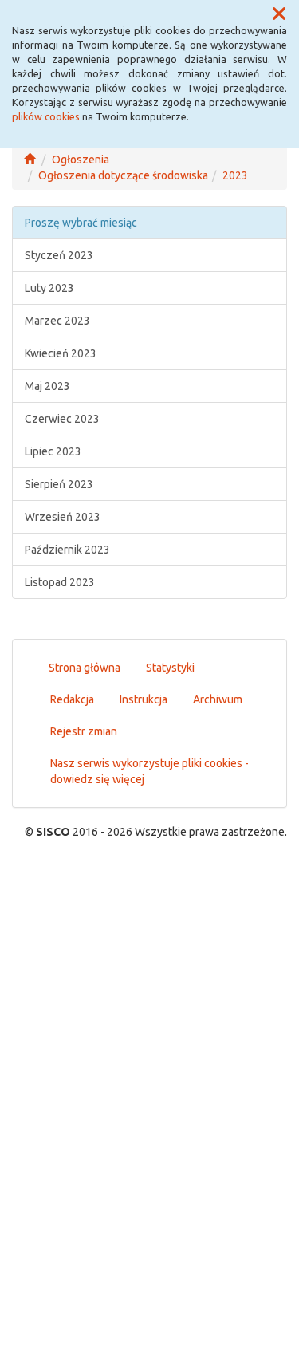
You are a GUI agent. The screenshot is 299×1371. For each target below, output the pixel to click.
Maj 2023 (47, 386)
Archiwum (217, 699)
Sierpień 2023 (59, 484)
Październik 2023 (67, 549)
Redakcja (72, 699)
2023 (235, 175)
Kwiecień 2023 (60, 353)
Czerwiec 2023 (62, 418)
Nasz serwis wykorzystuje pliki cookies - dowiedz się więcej (149, 771)
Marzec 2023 (57, 320)
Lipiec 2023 (53, 451)
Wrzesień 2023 (62, 516)
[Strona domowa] (29, 159)
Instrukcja (143, 699)
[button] (279, 14)
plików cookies (46, 116)
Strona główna (84, 667)
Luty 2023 (49, 288)
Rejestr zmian (83, 731)
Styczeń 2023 (59, 255)
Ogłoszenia (80, 159)
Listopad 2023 (60, 582)
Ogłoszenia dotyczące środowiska (123, 175)
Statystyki (170, 667)
